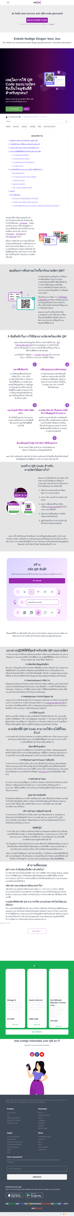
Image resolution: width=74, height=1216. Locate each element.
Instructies (41, 1139)
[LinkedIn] (19, 117)
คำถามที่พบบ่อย (15, 195)
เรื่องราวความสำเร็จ (49, 126)
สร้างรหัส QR (14, 109)
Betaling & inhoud (44, 1115)
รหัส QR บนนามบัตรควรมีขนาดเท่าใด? (25, 202)
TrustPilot (41, 1125)
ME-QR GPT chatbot (13, 1120)
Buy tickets (37, 1032)
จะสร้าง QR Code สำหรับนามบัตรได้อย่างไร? (24, 148)
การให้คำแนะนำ (18, 166)
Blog (39, 1142)
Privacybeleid (11, 1139)
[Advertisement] (21, 64)
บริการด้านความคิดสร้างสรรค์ (22, 187)
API (8, 1115)
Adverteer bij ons (12, 1123)
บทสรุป (12, 191)
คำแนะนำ (16, 126)
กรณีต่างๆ (24, 126)
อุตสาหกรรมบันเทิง (19, 184)
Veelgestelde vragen (44, 1136)
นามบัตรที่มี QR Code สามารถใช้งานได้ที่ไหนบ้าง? (26, 169)
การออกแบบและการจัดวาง (21, 158)
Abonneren (37, 1177)
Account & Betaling (13, 1136)
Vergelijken (41, 1120)
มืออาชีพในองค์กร (19, 173)
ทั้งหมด (8, 126)
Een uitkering (11, 1112)
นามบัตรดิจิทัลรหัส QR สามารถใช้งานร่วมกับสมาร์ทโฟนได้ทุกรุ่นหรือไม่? (36, 205)
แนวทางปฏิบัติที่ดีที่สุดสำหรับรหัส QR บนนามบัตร (25, 151)
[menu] (8, 2)
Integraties (41, 1123)
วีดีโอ (39, 126)
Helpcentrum (42, 1149)
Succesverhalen (43, 1147)
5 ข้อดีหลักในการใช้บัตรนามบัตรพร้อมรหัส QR (25, 144)
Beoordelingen (43, 1128)
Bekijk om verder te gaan (37, 20)
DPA (8, 1152)
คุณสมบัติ (32, 126)
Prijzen (40, 1118)
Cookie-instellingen (13, 1147)
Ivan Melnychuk (13, 117)
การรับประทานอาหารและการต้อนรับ (24, 177)
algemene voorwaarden (14, 1142)
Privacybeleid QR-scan (14, 1144)
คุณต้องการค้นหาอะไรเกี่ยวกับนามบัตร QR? (24, 140)
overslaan (51, 24)
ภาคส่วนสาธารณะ (19, 180)
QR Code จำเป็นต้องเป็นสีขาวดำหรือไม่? (26, 198)
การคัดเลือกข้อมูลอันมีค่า (21, 155)
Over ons (41, 1112)
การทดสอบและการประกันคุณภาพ (24, 162)
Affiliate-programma (13, 1118)
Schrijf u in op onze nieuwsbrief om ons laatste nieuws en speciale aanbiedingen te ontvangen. (33, 1161)
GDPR (9, 1149)
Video (40, 1144)
